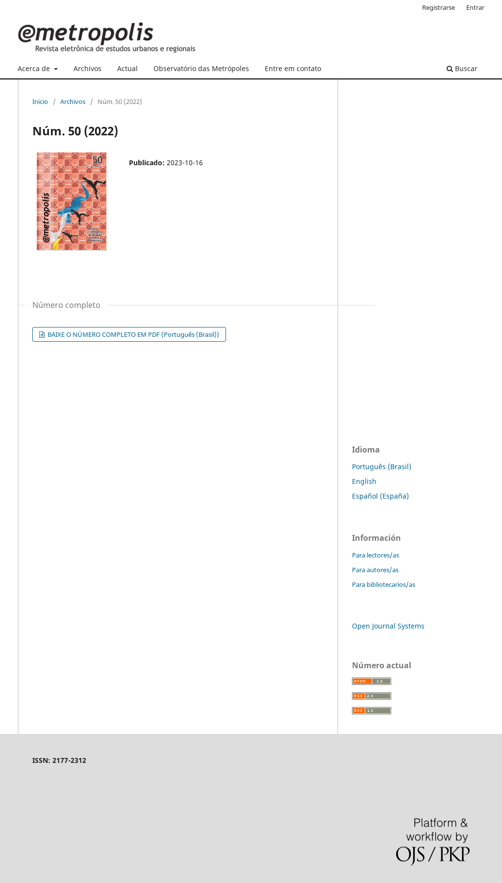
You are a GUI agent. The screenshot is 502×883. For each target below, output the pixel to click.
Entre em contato (293, 68)
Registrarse (438, 7)
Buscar (465, 68)
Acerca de (35, 68)
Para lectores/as (375, 555)
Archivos (87, 68)
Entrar (475, 7)
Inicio (40, 101)
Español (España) (380, 496)
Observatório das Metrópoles (201, 68)
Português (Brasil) (381, 466)
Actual (127, 68)
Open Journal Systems (388, 626)
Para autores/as (375, 569)
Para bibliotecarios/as (383, 584)
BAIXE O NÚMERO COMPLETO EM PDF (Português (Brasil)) (132, 334)
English (364, 481)
